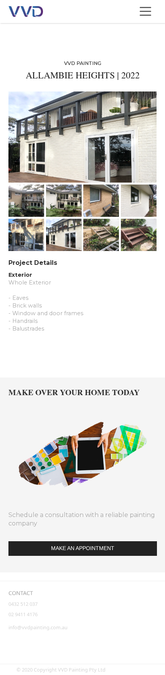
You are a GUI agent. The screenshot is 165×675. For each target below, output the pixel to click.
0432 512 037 (23, 603)
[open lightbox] (82, 137)
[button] (145, 11)
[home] (25, 11)
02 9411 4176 (23, 614)
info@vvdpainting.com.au (38, 627)
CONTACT (20, 593)
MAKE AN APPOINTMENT (82, 548)
